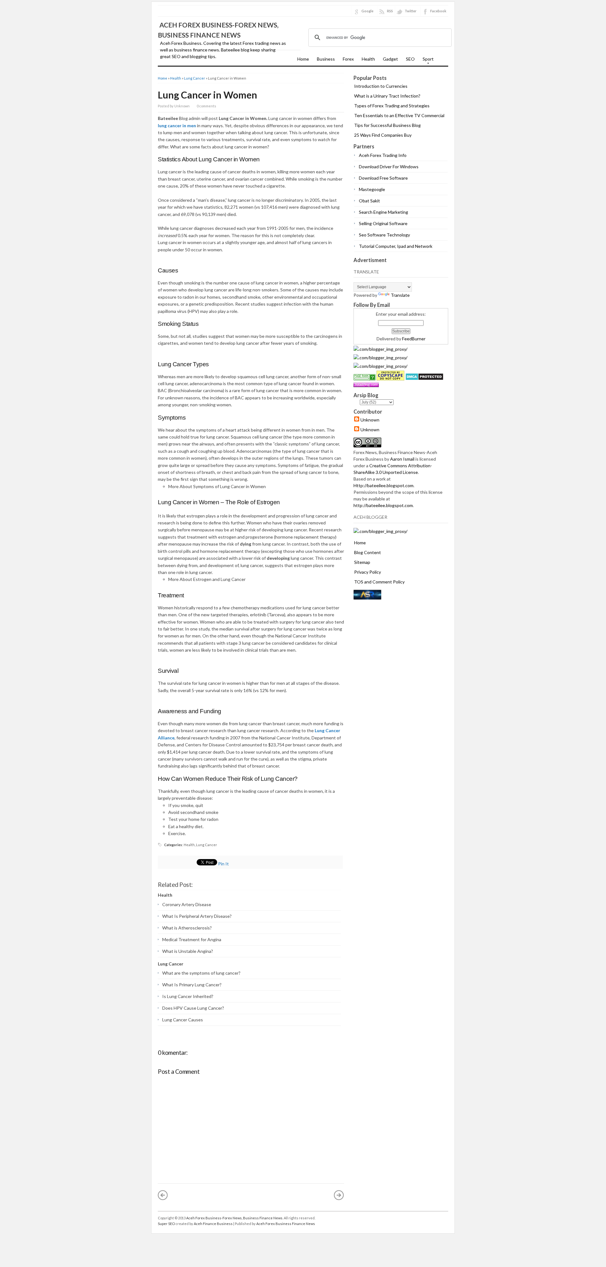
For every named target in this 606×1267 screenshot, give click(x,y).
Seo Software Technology (384, 234)
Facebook (438, 11)
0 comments (206, 106)
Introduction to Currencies (380, 86)
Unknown (369, 419)
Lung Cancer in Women (207, 94)
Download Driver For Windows (389, 166)
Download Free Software (383, 178)
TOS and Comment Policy (379, 581)
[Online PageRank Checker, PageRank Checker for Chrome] (365, 378)
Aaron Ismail (402, 459)
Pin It (223, 863)
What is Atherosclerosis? (187, 927)
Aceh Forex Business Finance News (285, 1224)
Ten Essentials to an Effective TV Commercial (399, 115)
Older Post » (339, 1195)
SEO (410, 59)
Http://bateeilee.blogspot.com (383, 485)
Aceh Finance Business (213, 1224)
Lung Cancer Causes (182, 1019)
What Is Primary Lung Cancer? (192, 984)
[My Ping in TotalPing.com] (366, 385)
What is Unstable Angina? (187, 951)
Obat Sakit (369, 200)
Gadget (390, 59)
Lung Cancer (194, 78)
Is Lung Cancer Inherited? (187, 996)
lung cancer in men (177, 125)
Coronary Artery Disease (186, 904)
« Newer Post (163, 1195)
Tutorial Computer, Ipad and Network (395, 246)
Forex (348, 59)
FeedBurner (413, 338)
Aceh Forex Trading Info (383, 155)
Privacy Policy (367, 572)
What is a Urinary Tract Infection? (387, 96)
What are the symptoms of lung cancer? (201, 973)
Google (367, 11)
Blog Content (367, 552)
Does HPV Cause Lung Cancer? (193, 1008)
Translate (400, 295)
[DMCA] (424, 378)
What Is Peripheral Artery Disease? (197, 916)
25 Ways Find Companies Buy (383, 135)
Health (368, 59)
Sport (426, 61)
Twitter (411, 11)
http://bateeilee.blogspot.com (383, 505)
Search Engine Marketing (383, 212)
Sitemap (362, 562)
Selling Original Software (383, 223)
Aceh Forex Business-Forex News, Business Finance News (234, 1218)
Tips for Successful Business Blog (387, 125)
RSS (390, 11)
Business (326, 59)
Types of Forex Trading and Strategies (392, 105)
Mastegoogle (372, 189)
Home (303, 59)
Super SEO (166, 1224)
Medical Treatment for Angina (191, 939)
